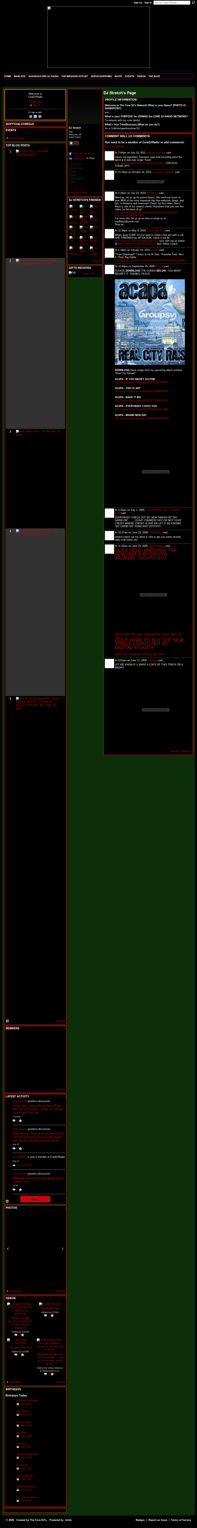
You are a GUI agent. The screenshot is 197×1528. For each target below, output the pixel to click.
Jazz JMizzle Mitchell (27, 1497)
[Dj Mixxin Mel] (84, 209)
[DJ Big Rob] (10, 1079)
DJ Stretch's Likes (78, 192)
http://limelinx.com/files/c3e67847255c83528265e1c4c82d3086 (150, 260)
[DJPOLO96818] (10, 1481)
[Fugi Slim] (28, 1037)
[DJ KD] (28, 1048)
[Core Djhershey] (57, 1079)
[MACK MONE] (74, 219)
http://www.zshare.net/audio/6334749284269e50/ (142, 391)
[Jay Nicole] (28, 1069)
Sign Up (138, 2)
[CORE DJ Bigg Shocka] (10, 1048)
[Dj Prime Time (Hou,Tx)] (19, 1079)
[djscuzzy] (74, 240)
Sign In (148, 2)
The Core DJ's (38, 1520)
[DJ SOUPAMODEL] (28, 1079)
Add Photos (15, 1291)
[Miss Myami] (94, 240)
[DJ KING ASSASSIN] (57, 1048)
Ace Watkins (20, 1156)
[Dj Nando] (47, 1058)
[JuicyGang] (84, 230)
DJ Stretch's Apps (78, 189)
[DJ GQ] (47, 1079)
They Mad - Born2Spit (20, 1347)
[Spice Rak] (10, 1058)
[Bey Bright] (10, 1438)
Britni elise (22, 1443)
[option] (35, 1248)
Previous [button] (8, 1248)
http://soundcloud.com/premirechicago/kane (139, 163)
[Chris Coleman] (38, 1037)
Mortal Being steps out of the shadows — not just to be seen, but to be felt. (50, 1358)
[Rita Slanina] (10, 1069)
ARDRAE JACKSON (27, 1400)
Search (193, 2)
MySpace (78, 158)
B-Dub (154, 249)
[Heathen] (94, 230)
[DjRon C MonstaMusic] (38, 1069)
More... (35, 1199)
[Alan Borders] (10, 1417)
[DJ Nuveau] (10, 1471)
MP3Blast (152, 193)
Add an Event (16, 138)
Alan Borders (23, 1411)
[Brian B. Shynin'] (28, 1058)
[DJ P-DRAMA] (74, 251)
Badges (140, 1520)
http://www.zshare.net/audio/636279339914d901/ (142, 382)
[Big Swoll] (47, 1037)
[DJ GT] (38, 1058)
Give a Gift (25, 1404)
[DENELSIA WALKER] (10, 1460)
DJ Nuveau (22, 1465)
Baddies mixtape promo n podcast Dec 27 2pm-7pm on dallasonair (20, 1322)
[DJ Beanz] (19, 1048)
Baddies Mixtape (50, 1308)
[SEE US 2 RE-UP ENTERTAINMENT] (84, 219)
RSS (7, 1021)
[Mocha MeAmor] (57, 1058)
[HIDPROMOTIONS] (10, 1492)
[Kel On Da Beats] (74, 230)
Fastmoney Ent (155, 230)
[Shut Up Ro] (57, 1069)
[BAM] (38, 1079)
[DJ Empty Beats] (47, 1048)
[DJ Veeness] (57, 1037)
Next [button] (62, 1248)
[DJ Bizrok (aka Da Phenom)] (84, 240)
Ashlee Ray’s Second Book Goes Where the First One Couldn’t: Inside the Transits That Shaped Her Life (38, 1109)
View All (60, 1021)
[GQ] (19, 1058)
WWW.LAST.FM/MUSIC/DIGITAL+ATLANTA (140, 654)
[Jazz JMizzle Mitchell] (10, 1503)
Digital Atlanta (156, 545)
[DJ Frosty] (19, 1037)
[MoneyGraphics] (47, 1069)
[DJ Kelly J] (10, 1037)
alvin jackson (20, 1101)
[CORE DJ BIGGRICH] (38, 1048)
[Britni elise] (10, 1449)
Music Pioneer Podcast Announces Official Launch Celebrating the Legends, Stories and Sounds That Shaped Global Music (38, 1136)
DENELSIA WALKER (27, 1454)
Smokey (152, 660)
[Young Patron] (94, 209)
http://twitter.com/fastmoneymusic (137, 243)
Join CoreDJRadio (115, 146)
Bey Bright (22, 1432)
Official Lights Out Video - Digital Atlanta (137, 634)
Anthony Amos (24, 1422)
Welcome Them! (24, 1165)
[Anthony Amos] (10, 1427)
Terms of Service (181, 1520)
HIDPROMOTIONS (26, 1486)
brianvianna (155, 532)
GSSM (25, 1331)
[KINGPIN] (19, 1069)
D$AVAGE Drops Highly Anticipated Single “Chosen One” (38, 1179)
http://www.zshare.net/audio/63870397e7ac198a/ (142, 409)
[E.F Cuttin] (74, 209)
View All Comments (181, 751)
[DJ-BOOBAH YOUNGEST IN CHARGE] (94, 219)
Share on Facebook (83, 153)
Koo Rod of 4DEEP (163, 172)
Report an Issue (158, 1520)
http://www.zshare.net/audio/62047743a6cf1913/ (141, 400)
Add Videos (15, 1382)
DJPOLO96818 (25, 1476)
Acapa (159, 266)
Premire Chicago (156, 152)
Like (75, 143)
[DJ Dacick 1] (84, 251)
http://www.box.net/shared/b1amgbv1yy (137, 240)
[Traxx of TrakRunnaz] (94, 251)
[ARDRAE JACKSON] (10, 1406)
